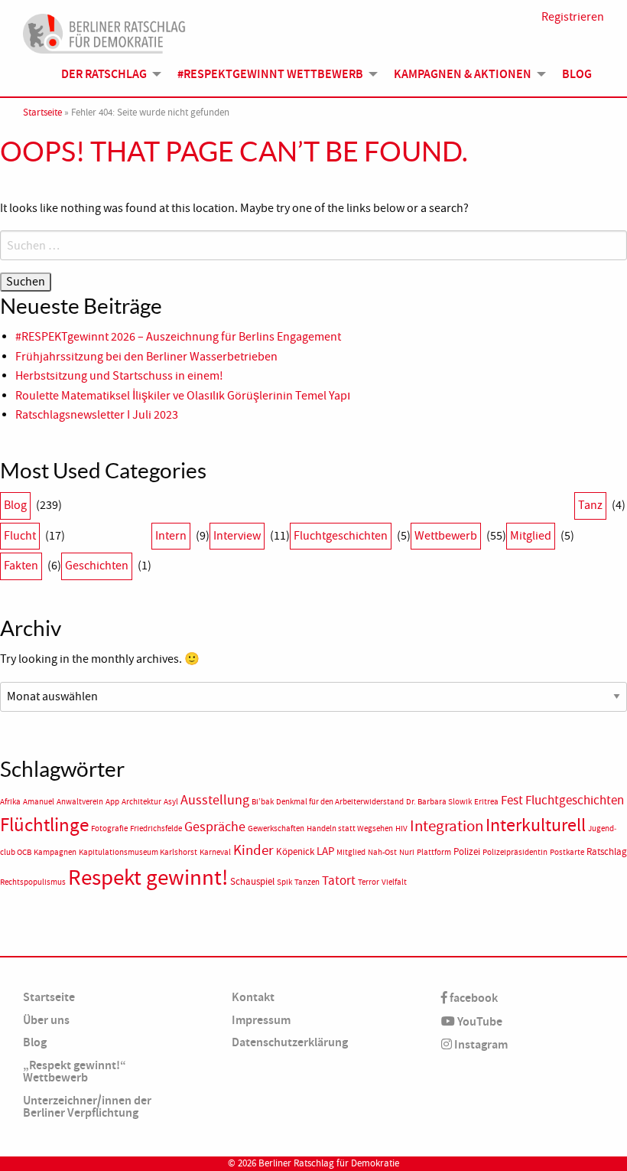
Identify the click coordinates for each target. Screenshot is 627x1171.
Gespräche (214, 827)
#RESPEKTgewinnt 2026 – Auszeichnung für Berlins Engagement (178, 336)
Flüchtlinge (44, 825)
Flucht (20, 535)
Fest (512, 800)
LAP (325, 851)
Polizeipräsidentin (514, 852)
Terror (368, 882)
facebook (472, 998)
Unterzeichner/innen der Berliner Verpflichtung (87, 1106)
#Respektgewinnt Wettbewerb (270, 74)
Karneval (215, 852)
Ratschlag (606, 851)
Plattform (434, 852)
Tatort (339, 881)
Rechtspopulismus (33, 882)
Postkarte (567, 852)
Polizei (466, 851)
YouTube (478, 1021)
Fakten (21, 565)
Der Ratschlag (104, 74)
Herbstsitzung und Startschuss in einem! (119, 375)
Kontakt (253, 997)
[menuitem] (107, 74)
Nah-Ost (382, 852)
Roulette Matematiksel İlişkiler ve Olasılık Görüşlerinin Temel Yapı (182, 395)
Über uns (46, 1020)
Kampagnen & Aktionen (462, 74)
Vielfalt (394, 882)
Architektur (141, 802)
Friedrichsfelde (156, 828)
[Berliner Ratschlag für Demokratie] (104, 31)
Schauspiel (252, 881)
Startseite (42, 112)
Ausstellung (214, 800)
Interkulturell (536, 825)
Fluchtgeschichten (341, 535)
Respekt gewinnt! (148, 877)
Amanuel (38, 802)
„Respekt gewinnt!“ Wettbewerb (74, 1071)
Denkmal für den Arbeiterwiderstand (340, 802)
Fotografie (109, 828)
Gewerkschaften (276, 828)
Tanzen (307, 882)
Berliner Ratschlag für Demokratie (328, 1163)
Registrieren (572, 16)
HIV (401, 828)
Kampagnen (55, 852)
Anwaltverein (80, 802)
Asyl (171, 802)
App (112, 802)
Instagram (480, 1044)
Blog (577, 74)
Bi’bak (263, 802)
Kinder (253, 850)
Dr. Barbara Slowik (439, 802)
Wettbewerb (445, 535)
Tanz (590, 505)
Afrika (10, 802)
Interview (237, 535)
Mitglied (530, 535)
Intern (171, 535)
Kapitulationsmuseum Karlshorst (138, 852)
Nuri (406, 852)
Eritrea (486, 802)
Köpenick (295, 851)
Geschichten (96, 565)
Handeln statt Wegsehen (350, 828)
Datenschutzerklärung (290, 1042)
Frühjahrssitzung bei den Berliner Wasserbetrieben (146, 356)
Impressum (261, 1020)
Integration (446, 826)
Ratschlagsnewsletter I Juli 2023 (96, 414)
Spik (284, 882)
